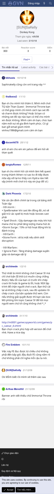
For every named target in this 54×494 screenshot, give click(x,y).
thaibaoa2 (11, 96)
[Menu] (4, 3)
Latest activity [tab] (28, 67)
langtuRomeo (13, 164)
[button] (26, 459)
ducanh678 (12, 142)
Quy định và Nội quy (11, 470)
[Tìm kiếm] (50, 3)
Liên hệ (5, 464)
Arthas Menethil (15, 389)
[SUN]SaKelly (13, 370)
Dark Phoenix (13, 193)
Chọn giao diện (11, 452)
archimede (12, 266)
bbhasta (10, 77)
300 (5, 51)
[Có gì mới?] (44, 3)
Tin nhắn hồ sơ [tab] (10, 67)
